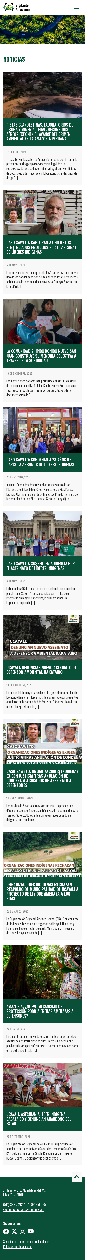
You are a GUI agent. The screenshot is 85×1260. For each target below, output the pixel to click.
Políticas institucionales (17, 1246)
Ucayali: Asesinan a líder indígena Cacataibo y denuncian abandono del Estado (38, 1119)
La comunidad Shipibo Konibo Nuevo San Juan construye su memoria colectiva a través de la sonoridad (41, 355)
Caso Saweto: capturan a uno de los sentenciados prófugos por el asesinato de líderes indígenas (42, 247)
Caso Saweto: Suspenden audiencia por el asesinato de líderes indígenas (40, 565)
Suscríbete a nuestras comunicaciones (26, 1241)
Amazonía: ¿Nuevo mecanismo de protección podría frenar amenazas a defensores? (39, 1011)
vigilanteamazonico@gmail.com (23, 1209)
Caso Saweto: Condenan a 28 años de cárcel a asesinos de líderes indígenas (40, 462)
